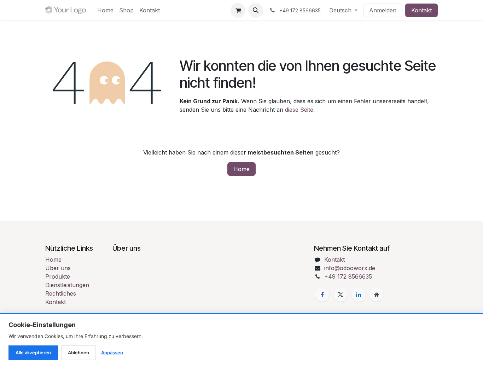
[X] (340, 294)
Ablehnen (78, 352)
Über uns (58, 268)
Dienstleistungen (67, 285)
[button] (255, 10)
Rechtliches (60, 293)
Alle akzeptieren (33, 352)
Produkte (57, 276)
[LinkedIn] (358, 294)
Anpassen (112, 352)
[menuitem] (105, 10)
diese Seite (299, 109)
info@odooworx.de (349, 268)
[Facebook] (322, 294)
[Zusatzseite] (376, 294)
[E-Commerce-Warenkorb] (238, 10)
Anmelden (382, 10)
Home (241, 169)
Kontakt (421, 10)
